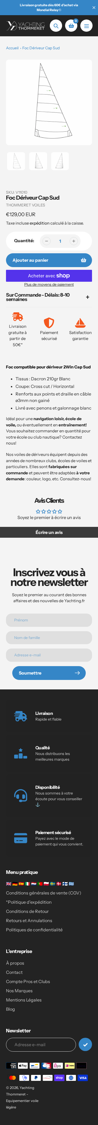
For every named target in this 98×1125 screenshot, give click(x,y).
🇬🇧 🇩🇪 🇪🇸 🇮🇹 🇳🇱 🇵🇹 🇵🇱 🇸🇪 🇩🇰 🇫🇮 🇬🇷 (40, 883)
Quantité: (24, 240)
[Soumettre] (85, 1044)
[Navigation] (86, 26)
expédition (40, 223)
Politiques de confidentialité (34, 929)
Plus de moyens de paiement (49, 284)
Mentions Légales (24, 1000)
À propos (15, 963)
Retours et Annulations (29, 920)
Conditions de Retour (27, 911)
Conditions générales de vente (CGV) (43, 893)
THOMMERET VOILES (25, 205)
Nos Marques (19, 990)
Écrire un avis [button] (49, 532)
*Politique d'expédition (29, 902)
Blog (10, 1009)
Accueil (12, 48)
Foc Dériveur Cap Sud (41, 48)
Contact (14, 972)
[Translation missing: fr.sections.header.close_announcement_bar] (94, 7)
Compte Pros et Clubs (28, 981)
